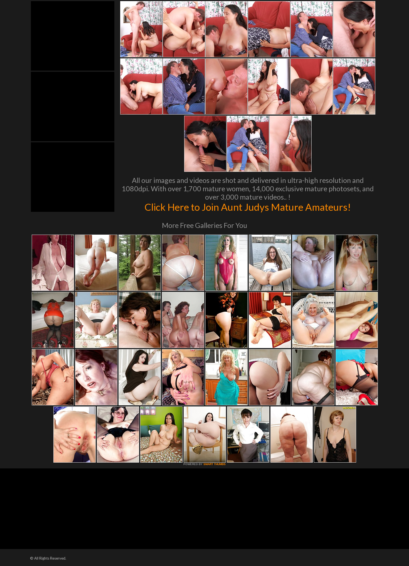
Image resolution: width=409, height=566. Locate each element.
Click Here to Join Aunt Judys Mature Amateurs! (247, 207)
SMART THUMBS (214, 464)
